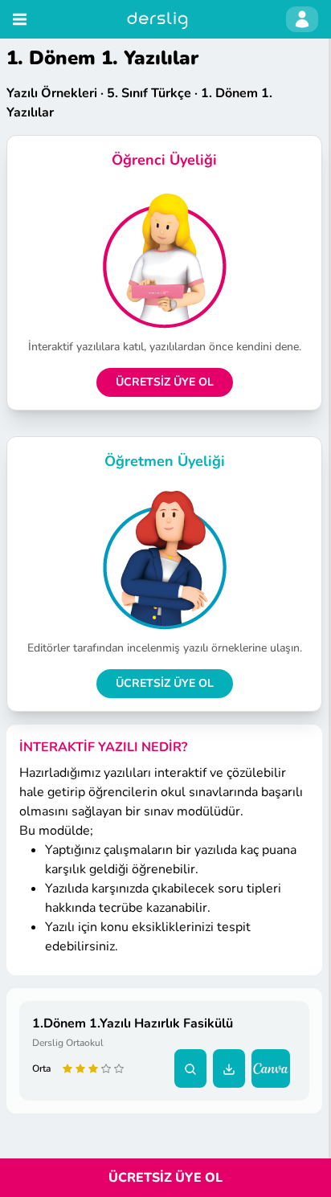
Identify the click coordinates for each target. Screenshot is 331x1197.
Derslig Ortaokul (68, 1042)
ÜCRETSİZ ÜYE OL (165, 382)
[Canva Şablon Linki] (273, 1068)
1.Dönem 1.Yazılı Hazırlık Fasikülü (132, 1023)
